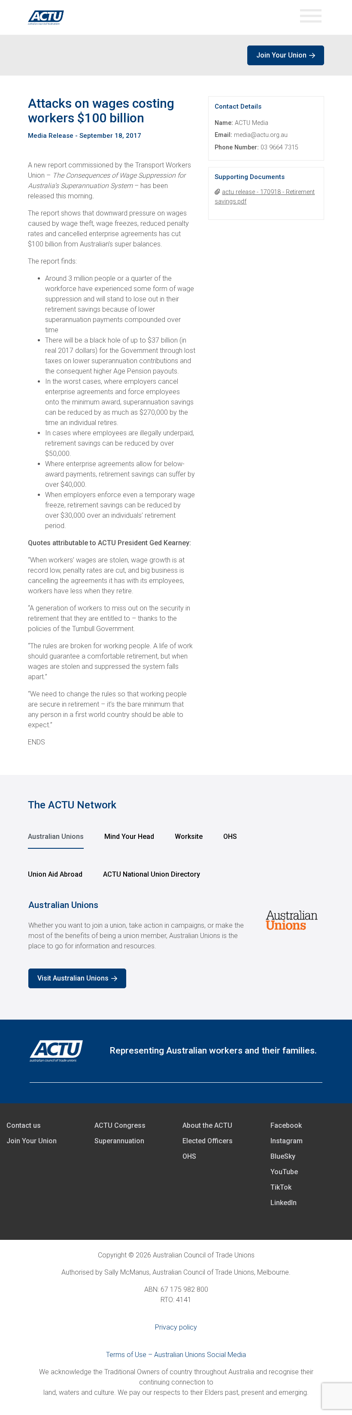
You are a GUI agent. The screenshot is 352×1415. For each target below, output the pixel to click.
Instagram (286, 1141)
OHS (189, 1156)
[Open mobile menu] (310, 17)
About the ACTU (207, 1125)
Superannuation (119, 1141)
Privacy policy (176, 1327)
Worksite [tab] (189, 836)
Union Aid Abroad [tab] (55, 874)
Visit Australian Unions (73, 978)
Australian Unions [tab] (56, 836)
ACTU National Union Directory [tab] (151, 874)
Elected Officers (207, 1141)
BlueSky (282, 1156)
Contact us (23, 1125)
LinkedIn (283, 1203)
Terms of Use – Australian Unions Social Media (176, 1355)
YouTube (284, 1172)
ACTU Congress (120, 1125)
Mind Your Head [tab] (129, 836)
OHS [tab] (230, 836)
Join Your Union (281, 55)
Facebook (286, 1125)
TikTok (280, 1187)
